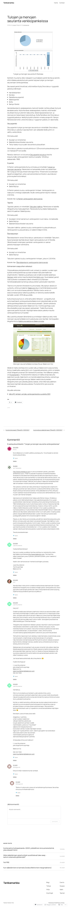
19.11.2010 (15, 684)
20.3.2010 (15, 580)
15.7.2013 (15, 765)
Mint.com (40, 277)
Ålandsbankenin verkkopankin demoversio (32, 262)
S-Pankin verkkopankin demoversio (29, 199)
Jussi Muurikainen (17, 686)
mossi (14, 25)
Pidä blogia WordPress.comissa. (56, 903)
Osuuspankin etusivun (38, 154)
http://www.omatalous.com (21, 472)
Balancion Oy (33, 288)
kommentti (55, 821)
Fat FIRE (6, 862)
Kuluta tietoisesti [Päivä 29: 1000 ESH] (17, 430)
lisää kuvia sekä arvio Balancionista (31, 321)
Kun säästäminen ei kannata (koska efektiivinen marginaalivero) (27, 868)
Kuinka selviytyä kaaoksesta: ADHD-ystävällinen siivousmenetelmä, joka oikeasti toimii (28, 849)
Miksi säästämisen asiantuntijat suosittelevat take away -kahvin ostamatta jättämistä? (24, 856)
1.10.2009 (15, 466)
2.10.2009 (15, 543)
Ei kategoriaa (25, 25)
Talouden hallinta (36, 206)
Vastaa (15, 461)
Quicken (10, 277)
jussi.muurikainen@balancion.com (23, 671)
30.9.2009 (15, 447)
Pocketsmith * (15, 375)
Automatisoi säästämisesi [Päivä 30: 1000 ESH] (47, 430)
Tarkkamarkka (8, 3)
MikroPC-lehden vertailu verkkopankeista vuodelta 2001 (30, 394)
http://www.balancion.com (36, 554)
